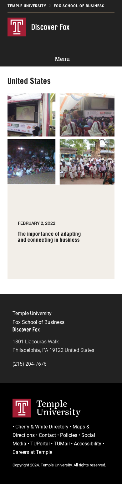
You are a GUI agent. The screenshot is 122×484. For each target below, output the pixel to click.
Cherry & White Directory (42, 427)
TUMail (62, 444)
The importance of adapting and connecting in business (49, 237)
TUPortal (40, 444)
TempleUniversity (58, 407)
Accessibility (87, 444)
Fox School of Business (79, 5)
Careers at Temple (32, 452)
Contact (47, 435)
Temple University (27, 5)
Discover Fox (50, 27)
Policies (68, 435)
